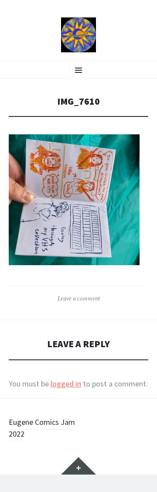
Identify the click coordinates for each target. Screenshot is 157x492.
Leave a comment (79, 298)
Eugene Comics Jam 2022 (42, 428)
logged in (66, 384)
